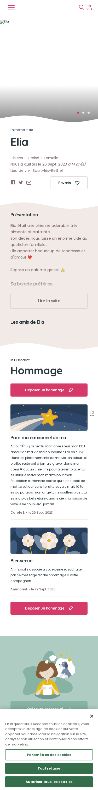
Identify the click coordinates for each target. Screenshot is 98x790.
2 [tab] (85, 114)
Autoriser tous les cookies (49, 781)
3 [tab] (90, 114)
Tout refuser (49, 768)
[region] (49, 749)
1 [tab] (79, 114)
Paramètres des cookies (49, 754)
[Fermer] (91, 716)
